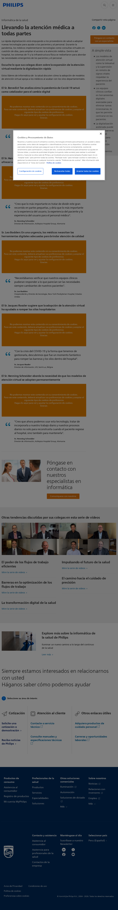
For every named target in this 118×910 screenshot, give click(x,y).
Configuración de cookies (30, 171)
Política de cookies (54, 162)
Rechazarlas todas (62, 171)
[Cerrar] (100, 133)
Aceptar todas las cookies (88, 171)
